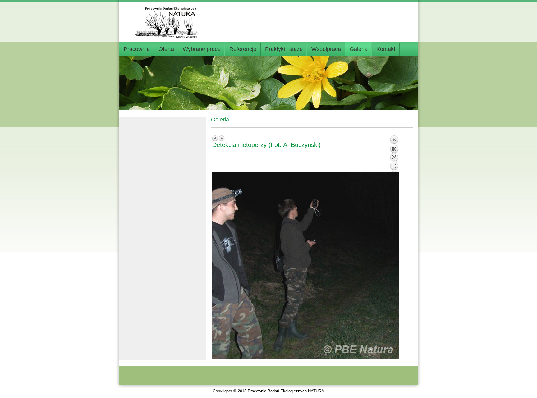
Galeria (359, 49)
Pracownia (137, 49)
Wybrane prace (202, 49)
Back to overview (394, 153)
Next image (221, 138)
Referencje (242, 49)
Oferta (166, 49)
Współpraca (326, 49)
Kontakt (385, 49)
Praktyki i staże (284, 49)
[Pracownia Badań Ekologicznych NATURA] (169, 19)
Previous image (215, 138)
